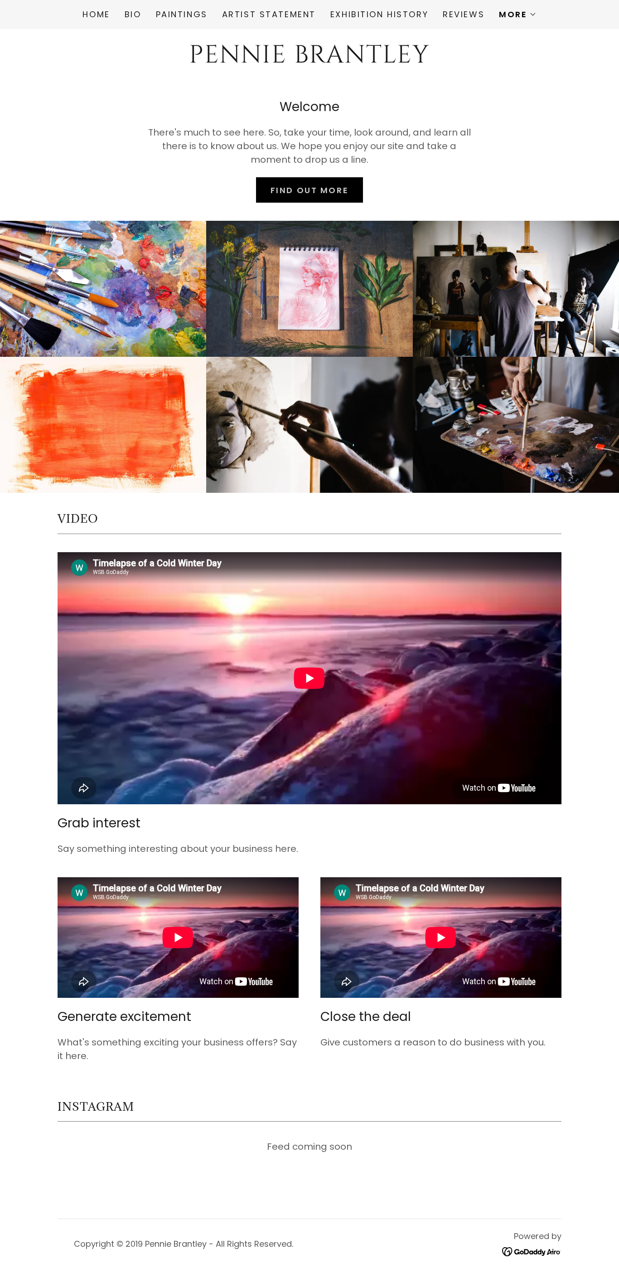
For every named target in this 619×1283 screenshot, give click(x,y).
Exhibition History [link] (379, 14)
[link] (309, 59)
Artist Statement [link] (269, 14)
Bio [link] (133, 14)
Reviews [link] (463, 14)
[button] (517, 14)
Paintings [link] (182, 14)
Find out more (309, 190)
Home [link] (96, 14)
